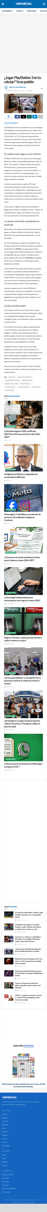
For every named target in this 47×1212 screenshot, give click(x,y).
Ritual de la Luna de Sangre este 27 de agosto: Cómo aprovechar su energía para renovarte (28, 961)
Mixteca (5, 1162)
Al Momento (7, 11)
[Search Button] (44, 4)
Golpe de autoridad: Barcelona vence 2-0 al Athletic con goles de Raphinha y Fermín (29, 973)
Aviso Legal (6, 1192)
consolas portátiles (24, 377)
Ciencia (4, 1139)
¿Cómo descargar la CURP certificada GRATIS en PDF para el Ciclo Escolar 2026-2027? (22, 434)
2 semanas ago (9, 770)
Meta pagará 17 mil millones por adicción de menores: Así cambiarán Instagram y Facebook (22, 517)
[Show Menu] (3, 4)
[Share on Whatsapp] (29, 117)
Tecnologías (9, 390)
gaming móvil (27, 380)
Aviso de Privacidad (9, 1188)
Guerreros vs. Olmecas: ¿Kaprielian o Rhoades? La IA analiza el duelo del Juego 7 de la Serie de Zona (28, 939)
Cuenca (4, 1165)
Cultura (4, 1142)
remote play (36, 387)
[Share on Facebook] (17, 117)
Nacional (5, 1125)
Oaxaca (19, 11)
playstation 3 (25, 383)
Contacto (5, 1185)
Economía (5, 1121)
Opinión (5, 1135)
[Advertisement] (23, 45)
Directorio (5, 1178)
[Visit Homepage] (23, 4)
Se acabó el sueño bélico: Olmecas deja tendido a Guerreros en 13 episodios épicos (29, 915)
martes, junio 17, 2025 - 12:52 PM (19, 91)
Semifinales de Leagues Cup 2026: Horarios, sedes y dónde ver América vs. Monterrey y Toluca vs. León (28, 927)
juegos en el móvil (11, 383)
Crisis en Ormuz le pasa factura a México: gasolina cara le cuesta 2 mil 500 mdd (27, 985)
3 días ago (8, 563)
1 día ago (8, 440)
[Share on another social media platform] (40, 117)
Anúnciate (5, 1181)
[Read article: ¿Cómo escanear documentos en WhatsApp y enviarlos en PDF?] (23, 747)
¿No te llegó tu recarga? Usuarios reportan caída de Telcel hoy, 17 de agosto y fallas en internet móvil (22, 723)
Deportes (5, 1132)
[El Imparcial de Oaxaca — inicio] (23, 1097)
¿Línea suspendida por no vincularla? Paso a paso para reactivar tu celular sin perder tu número (22, 680)
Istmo (4, 1155)
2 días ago (8, 523)
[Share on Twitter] (23, 117)
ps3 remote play (23, 387)
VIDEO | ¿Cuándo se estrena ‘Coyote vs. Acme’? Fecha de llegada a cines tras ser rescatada (28, 997)
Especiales (31, 11)
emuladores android (12, 380)
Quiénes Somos (7, 1175)
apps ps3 (12, 377)
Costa (4, 1158)
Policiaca (5, 1118)
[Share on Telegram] (34, 117)
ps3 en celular (10, 387)
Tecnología (10, 426)
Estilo (4, 1128)
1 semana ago (9, 603)
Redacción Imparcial (17, 87)
